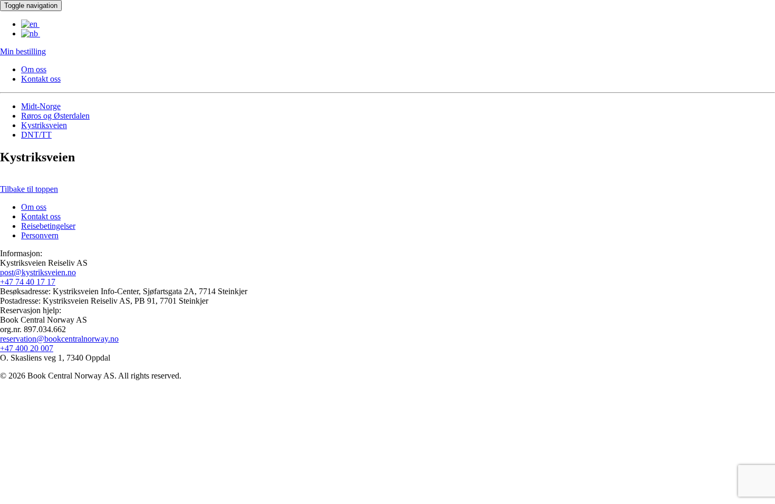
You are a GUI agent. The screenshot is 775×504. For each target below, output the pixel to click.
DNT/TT (36, 134)
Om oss (33, 69)
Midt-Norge (41, 106)
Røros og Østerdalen (55, 115)
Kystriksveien (44, 125)
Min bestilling (23, 51)
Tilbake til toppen (29, 189)
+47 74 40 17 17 (27, 281)
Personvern (40, 235)
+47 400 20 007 (26, 348)
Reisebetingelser (48, 225)
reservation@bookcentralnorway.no (59, 338)
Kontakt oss (41, 78)
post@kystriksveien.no (38, 272)
